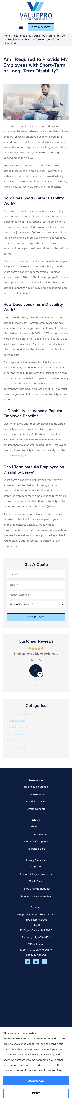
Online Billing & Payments (36, 874)
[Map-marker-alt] (27, 961)
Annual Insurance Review (36, 896)
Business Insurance (36, 786)
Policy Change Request (36, 888)
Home (7, 35)
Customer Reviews (36, 834)
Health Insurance (36, 801)
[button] (21, 27)
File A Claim (36, 881)
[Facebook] (36, 961)
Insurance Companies (36, 841)
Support (36, 866)
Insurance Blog (22, 35)
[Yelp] (44, 961)
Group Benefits (36, 808)
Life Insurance (36, 794)
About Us (36, 826)
